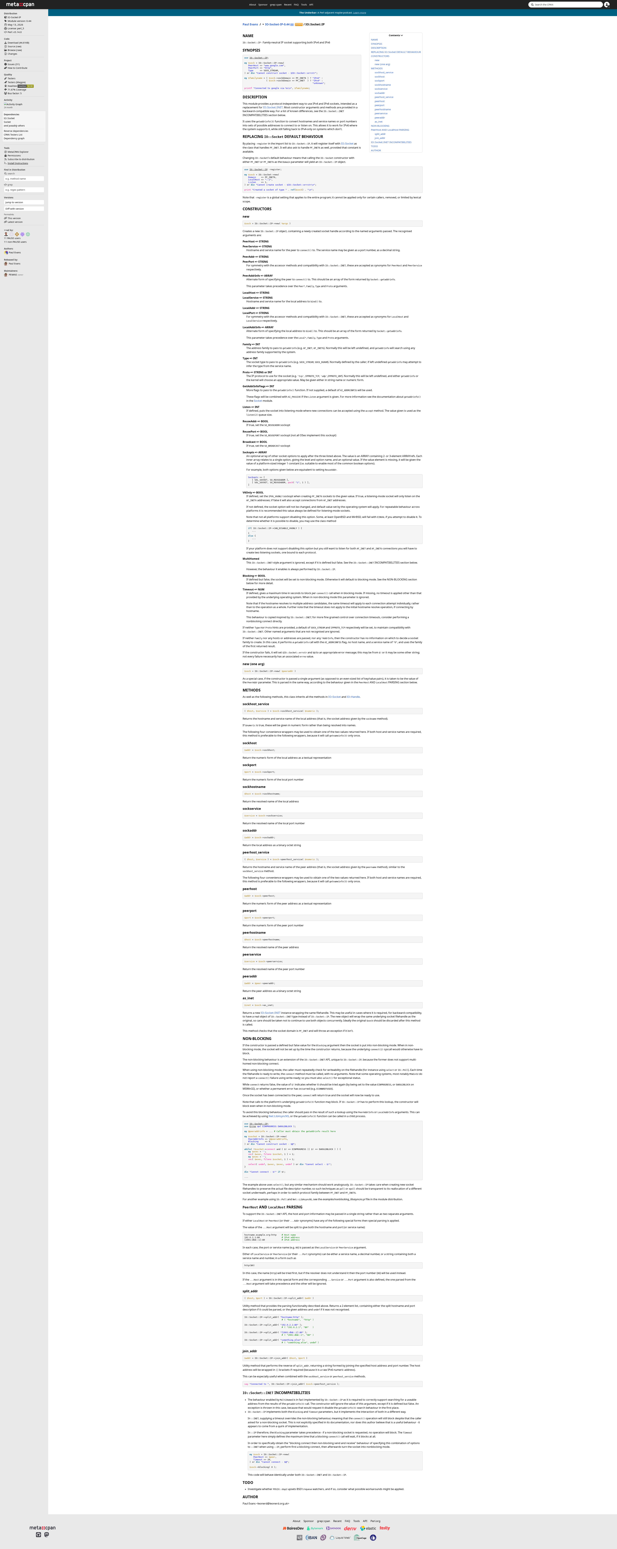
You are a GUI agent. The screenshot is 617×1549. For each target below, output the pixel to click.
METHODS (377, 68)
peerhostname (383, 109)
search (11, 173)
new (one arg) (382, 64)
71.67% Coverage (17, 89)
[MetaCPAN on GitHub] (38, 1538)
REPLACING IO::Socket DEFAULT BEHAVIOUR (396, 52)
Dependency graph (14, 138)
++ (299, 24)
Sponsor (263, 4)
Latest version (15, 221)
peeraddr (380, 117)
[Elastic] (368, 1528)
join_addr (380, 138)
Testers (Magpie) (17, 82)
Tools (304, 4)
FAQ (296, 4)
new (377, 60)
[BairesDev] (293, 1528)
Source (11, 46)
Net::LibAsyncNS (279, 1116)
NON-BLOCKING (380, 125)
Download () (18, 42)
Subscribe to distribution (21, 159)
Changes (12, 53)
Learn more (359, 12)
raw (19, 46)
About (252, 4)
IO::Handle (353, 697)
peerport (379, 105)
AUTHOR (376, 150)
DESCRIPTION (378, 47)
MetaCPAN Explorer (18, 151)
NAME (374, 39)
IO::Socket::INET (273, 107)
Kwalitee (12, 85)
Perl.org (375, 1521)
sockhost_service (384, 72)
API (311, 4)
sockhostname (383, 84)
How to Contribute (17, 67)
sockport (379, 80)
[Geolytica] (299, 1537)
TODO (374, 146)
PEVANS (13, 274)
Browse (12, 50)
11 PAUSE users (12, 238)
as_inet (378, 121)
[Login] (607, 4)
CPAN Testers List (13, 134)
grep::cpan (276, 4)
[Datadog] (333, 1528)
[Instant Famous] (323, 1537)
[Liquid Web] (340, 1537)
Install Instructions (18, 163)
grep (10, 184)
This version (14, 218)
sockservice (381, 88)
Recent (287, 4)
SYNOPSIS (376, 43)
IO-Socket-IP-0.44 (277, 24)
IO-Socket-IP (14, 17)
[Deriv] (350, 1528)
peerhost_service (384, 97)
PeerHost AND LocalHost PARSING (390, 129)
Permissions (14, 155)
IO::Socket (9, 118)
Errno (253, 1126)
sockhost (380, 76)
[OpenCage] (360, 1537)
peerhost (380, 101)
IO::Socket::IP (259, 58)
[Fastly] (384, 1528)
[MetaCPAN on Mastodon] (49, 1538)
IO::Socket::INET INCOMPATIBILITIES (391, 142)
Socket (7, 121)
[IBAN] (311, 1537)
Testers (11, 78)
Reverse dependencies (16, 130)
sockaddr (380, 93)
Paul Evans (14, 263)
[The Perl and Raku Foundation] (373, 1537)
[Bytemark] (315, 1528)
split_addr (380, 133)
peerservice (381, 113)
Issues (11, 64)
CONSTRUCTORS (380, 56)
